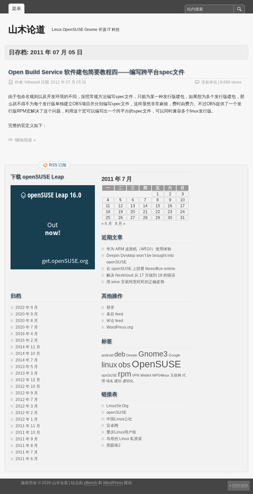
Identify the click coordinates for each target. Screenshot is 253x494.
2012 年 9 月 (26, 393)
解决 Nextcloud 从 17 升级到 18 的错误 (140, 275)
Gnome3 (153, 354)
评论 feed (114, 320)
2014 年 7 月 (26, 360)
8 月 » (120, 223)
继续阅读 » (25, 139)
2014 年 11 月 (27, 347)
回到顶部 (240, 485)
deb (119, 354)
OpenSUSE (156, 363)
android (107, 355)
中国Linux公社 (119, 419)
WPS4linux (160, 375)
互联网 (175, 375)
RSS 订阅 (57, 165)
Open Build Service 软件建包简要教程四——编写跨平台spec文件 (96, 72)
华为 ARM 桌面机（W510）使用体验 (138, 249)
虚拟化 (128, 381)
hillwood (32, 82)
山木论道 (26, 29)
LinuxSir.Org (117, 406)
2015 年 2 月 (26, 340)
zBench (90, 483)
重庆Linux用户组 (121, 432)
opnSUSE (109, 375)
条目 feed (114, 314)
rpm (124, 374)
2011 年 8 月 (26, 445)
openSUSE (116, 412)
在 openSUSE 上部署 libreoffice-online (140, 268)
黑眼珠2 (113, 445)
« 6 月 (106, 223)
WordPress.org (119, 327)
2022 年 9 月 (26, 307)
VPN (135, 375)
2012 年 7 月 (26, 399)
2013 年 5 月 (26, 366)
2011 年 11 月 (27, 426)
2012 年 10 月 (27, 386)
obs (124, 364)
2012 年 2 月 (26, 412)
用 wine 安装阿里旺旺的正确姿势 (135, 282)
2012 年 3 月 (26, 406)
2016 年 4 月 (26, 334)
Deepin (131, 355)
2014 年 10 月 (27, 353)
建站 (118, 381)
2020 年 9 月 (26, 314)
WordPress (113, 483)
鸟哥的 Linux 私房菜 (124, 438)
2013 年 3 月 (26, 373)
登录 (110, 307)
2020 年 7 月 (26, 327)
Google (174, 355)
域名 (109, 381)
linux (109, 364)
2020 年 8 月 (26, 320)
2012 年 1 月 (26, 419)
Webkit (145, 375)
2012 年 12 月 (27, 380)
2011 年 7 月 (26, 452)
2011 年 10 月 (27, 432)
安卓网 (112, 425)
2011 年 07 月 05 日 (68, 82)
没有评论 (209, 82)
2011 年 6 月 (26, 459)
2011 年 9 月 (26, 439)
